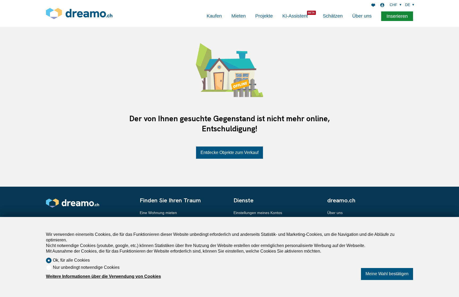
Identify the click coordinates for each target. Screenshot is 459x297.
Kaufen (214, 16)
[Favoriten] (373, 5)
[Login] (382, 5)
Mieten (238, 16)
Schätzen (333, 16)
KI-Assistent (295, 16)
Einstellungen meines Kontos (257, 213)
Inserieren (397, 16)
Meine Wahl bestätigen (387, 273)
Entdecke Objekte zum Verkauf (229, 152)
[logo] (79, 13)
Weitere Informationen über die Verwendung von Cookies (103, 276)
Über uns (362, 16)
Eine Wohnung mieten (158, 213)
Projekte (264, 16)
